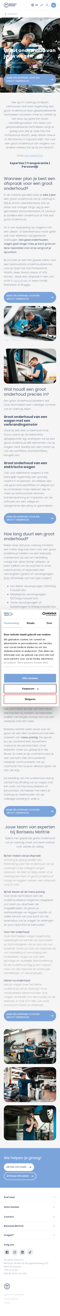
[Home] (10, 5)
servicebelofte (33, 155)
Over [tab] (49, 623)
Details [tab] (31, 623)
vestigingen (20, 280)
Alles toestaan (30, 678)
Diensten (12, 13)
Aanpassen (28, 688)
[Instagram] (15, 1252)
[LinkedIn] (22, 1252)
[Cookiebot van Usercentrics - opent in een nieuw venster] (42, 614)
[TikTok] (30, 1252)
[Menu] (53, 5)
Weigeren (30, 699)
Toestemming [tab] (11, 623)
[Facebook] (7, 1252)
